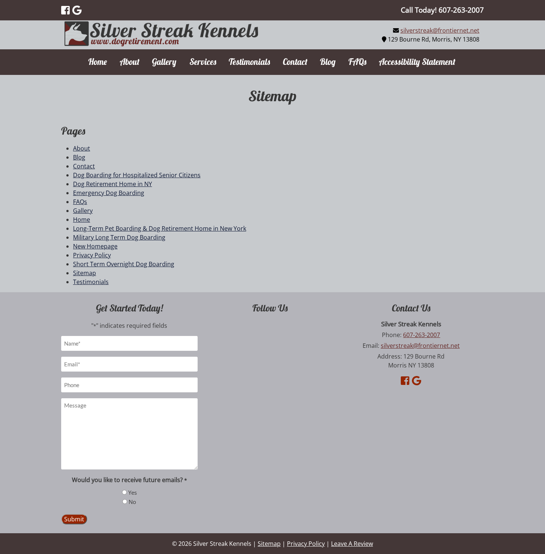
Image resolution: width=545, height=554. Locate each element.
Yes (132, 492)
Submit (74, 519)
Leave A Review (352, 544)
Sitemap (84, 273)
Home (97, 61)
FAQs (357, 61)
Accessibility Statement (417, 61)
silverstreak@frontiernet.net (439, 30)
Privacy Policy (92, 255)
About (129, 61)
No (132, 501)
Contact (295, 61)
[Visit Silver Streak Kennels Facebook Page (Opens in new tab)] (65, 10)
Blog (328, 61)
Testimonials (249, 61)
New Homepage (95, 246)
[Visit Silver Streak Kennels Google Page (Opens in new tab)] (77, 10)
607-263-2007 (421, 335)
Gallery (164, 61)
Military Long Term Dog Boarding (119, 237)
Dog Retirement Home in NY (112, 184)
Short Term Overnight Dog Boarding (123, 264)
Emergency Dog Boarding (108, 193)
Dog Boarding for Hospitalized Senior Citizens (137, 175)
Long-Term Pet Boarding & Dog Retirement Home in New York (159, 228)
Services (202, 61)
